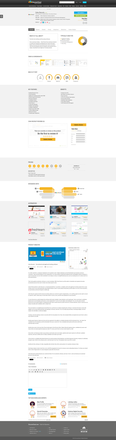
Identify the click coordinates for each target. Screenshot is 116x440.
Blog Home (32, 393)
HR (63, 6)
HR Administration (65, 40)
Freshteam (33, 232)
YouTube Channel (52, 429)
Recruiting (64, 43)
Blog (76, 2)
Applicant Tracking (66, 39)
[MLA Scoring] (87, 249)
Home (29, 9)
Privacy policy (66, 433)
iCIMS (32, 216)
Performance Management (67, 42)
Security (77, 6)
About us (50, 433)
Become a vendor (33, 429)
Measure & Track (53, 6)
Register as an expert (35, 431)
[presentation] (29, 370)
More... (50, 22)
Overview (31, 29)
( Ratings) (85, 20)
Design (73, 6)
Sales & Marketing (32, 6)
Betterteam (76, 232)
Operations (60, 6)
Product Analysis (72, 29)
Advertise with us (33, 433)
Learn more (48, 419)
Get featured (32, 427)
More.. (85, 6)
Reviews (43, 29)
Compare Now (42, 219)
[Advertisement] (77, 151)
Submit (30, 389)
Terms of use (66, 431)
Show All (86, 419)
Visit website (81, 13)
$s (35, 2)
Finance (66, 6)
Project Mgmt (39, 6)
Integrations (56, 29)
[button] (29, 370)
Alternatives (63, 29)
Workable (54, 216)
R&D (70, 6)
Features (38, 29)
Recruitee (54, 232)
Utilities (81, 6)
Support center (66, 429)
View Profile (53, 407)
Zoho (46, 12)
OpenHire (76, 216)
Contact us (66, 427)
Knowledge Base (52, 431)
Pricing (49, 29)
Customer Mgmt (46, 6)
